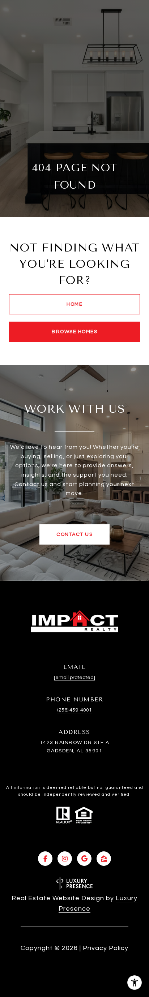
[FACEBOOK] (45, 858)
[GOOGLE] (84, 858)
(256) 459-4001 (74, 710)
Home (74, 304)
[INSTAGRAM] (65, 858)
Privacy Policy (105, 948)
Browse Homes (74, 331)
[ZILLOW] (104, 858)
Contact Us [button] (74, 534)
